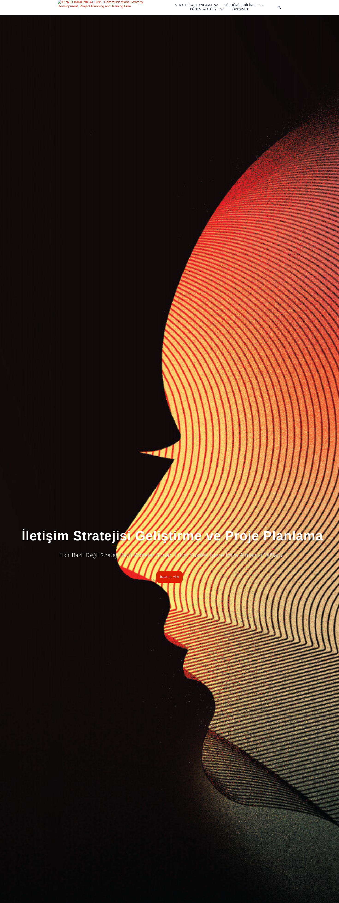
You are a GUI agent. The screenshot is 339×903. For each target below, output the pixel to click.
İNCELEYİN (169, 577)
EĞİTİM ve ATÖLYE (204, 9)
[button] (279, 7)
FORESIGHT (240, 9)
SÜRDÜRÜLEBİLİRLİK (241, 5)
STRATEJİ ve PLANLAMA (193, 5)
